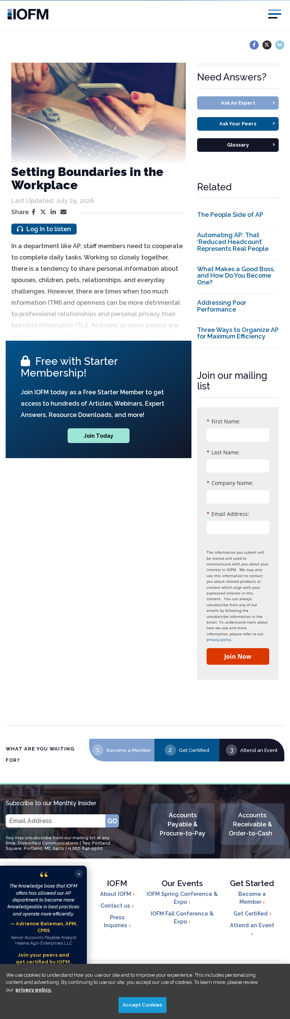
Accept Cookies (143, 1005)
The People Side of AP (230, 214)
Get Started (252, 883)
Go (112, 821)
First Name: (224, 421)
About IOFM (116, 894)
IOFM (117, 883)
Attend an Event (259, 750)
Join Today (98, 435)
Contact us (116, 905)
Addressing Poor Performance (221, 306)
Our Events (182, 883)
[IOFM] (20, 14)
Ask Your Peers (247, 123)
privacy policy (219, 639)
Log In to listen (48, 229)
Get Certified (194, 750)
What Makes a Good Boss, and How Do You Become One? (236, 276)
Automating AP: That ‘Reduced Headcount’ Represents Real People (232, 242)
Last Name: (223, 452)
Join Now (237, 656)
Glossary (251, 144)
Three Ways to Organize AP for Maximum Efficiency (238, 333)
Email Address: (228, 513)
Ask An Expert (248, 102)
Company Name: (230, 482)
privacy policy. (33, 990)
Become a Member (128, 750)
